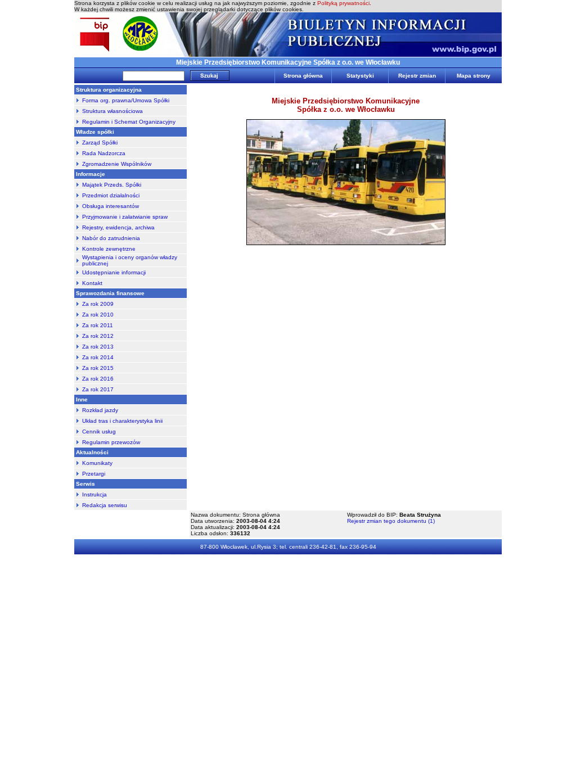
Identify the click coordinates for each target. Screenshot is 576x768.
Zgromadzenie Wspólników (116, 164)
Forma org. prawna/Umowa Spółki (125, 100)
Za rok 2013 (98, 347)
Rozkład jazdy (100, 410)
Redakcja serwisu (104, 505)
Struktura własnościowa (112, 111)
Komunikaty (97, 463)
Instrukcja (94, 494)
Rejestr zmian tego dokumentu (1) (391, 521)
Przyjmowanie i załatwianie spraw (125, 217)
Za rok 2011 (97, 325)
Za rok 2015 (98, 368)
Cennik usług (99, 431)
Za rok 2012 (98, 336)
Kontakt (92, 283)
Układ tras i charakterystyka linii (122, 421)
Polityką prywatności (343, 3)
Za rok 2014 (98, 357)
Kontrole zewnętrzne (109, 249)
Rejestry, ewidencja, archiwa (118, 227)
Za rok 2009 (98, 304)
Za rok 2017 (98, 389)
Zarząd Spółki (100, 142)
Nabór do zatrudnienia (111, 238)
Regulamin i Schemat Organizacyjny (129, 122)
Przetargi (93, 474)
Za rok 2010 (98, 314)
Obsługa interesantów (110, 206)
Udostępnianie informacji (114, 272)
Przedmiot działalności (111, 195)
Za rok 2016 (98, 379)
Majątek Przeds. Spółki (111, 185)
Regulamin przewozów (111, 442)
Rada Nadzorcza (103, 153)
